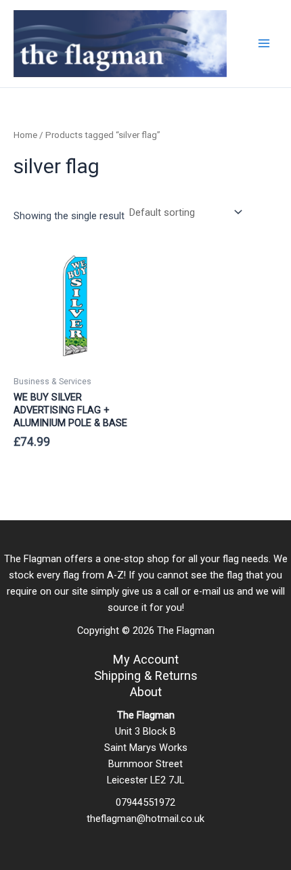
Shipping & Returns (146, 675)
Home (25, 135)
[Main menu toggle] (263, 43)
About (146, 692)
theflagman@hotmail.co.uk (145, 818)
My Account (146, 659)
